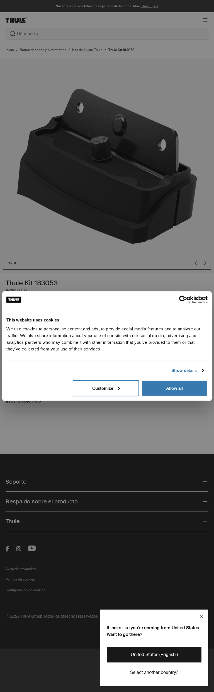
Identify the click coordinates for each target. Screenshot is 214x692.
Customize (102, 388)
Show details (184, 370)
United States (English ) (154, 654)
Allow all (174, 388)
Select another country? (154, 672)
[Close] (201, 616)
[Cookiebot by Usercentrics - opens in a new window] (183, 300)
